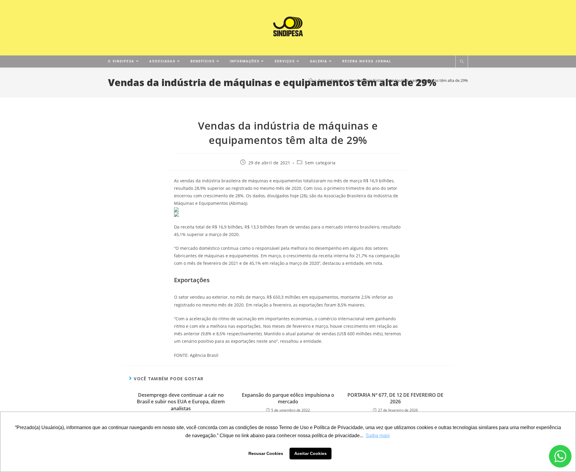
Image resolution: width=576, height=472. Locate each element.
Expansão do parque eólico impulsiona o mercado (288, 398)
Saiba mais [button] (378, 435)
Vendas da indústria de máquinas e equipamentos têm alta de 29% (408, 80)
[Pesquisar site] (462, 61)
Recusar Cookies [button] (265, 453)
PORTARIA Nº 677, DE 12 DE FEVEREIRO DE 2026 (395, 398)
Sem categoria (320, 163)
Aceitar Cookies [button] (310, 453)
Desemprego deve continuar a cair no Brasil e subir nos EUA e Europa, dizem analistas (181, 402)
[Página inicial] (311, 80)
